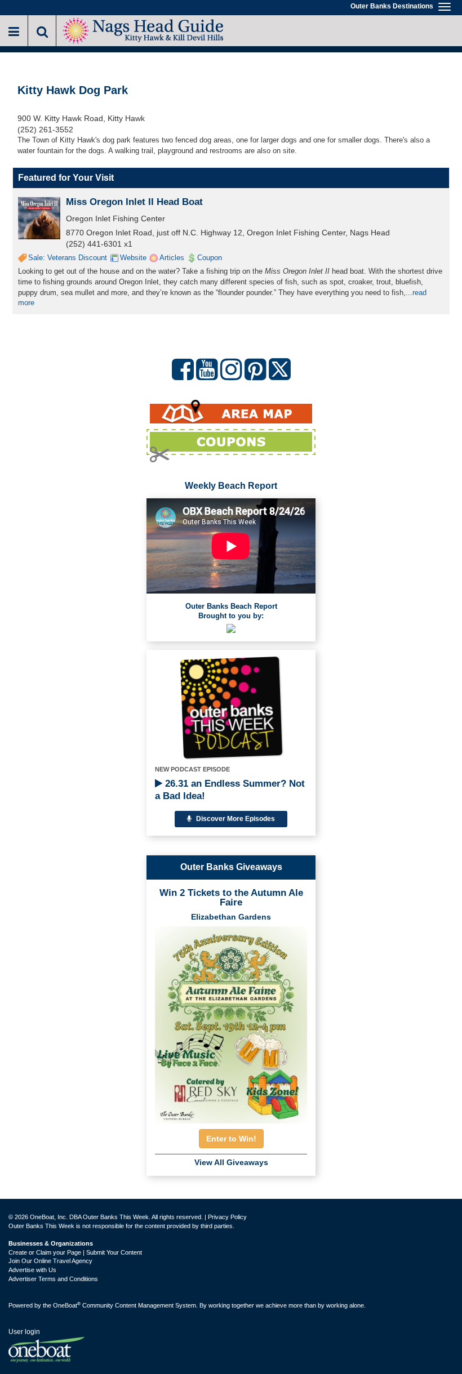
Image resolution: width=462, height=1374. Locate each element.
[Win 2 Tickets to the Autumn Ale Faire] (231, 1021)
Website (133, 257)
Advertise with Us (32, 1269)
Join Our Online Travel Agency (50, 1260)
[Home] (143, 29)
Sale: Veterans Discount (67, 257)
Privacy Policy (227, 1217)
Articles (171, 257)
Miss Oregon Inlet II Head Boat (134, 202)
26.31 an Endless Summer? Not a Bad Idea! (230, 789)
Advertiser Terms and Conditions (53, 1278)
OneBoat (67, 1305)
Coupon (209, 257)
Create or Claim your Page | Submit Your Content (75, 1252)
